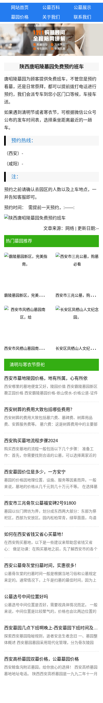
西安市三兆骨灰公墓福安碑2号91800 (40, 503)
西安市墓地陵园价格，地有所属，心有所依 (46, 378)
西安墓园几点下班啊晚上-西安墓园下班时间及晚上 (53, 628)
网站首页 (20, 7)
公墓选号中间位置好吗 (26, 596)
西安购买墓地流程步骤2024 (31, 440)
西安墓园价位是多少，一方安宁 (35, 472)
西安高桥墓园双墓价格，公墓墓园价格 (41, 659)
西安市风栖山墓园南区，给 (27, 348)
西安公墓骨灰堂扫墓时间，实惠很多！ (41, 565)
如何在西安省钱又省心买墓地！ (35, 534)
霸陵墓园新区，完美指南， (27, 295)
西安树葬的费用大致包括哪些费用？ (39, 409)
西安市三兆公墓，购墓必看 (78, 295)
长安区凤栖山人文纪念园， (78, 348)
